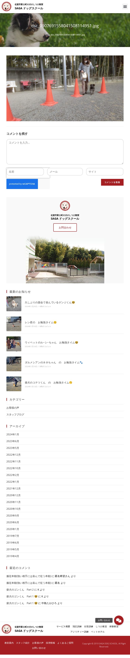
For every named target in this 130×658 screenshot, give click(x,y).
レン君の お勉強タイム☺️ (41, 322)
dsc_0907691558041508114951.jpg (68, 34)
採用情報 (50, 642)
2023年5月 (12, 448)
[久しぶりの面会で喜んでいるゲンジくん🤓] (13, 303)
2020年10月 (13, 508)
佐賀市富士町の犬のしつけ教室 (29, 4)
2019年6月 (12, 542)
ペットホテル (98, 631)
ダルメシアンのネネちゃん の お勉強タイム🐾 (54, 362)
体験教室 (113, 626)
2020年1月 (12, 529)
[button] (125, 6)
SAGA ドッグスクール (29, 8)
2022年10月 (13, 468)
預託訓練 (77, 626)
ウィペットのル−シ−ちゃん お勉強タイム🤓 (51, 342)
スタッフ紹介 (23, 642)
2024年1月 (12, 434)
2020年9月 (12, 515)
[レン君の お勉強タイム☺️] (13, 323)
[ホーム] (46, 34)
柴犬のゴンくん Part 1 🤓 (22, 596)
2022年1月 (12, 481)
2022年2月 (12, 475)
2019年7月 (12, 535)
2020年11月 (13, 502)
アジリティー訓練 (79, 631)
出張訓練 (88, 626)
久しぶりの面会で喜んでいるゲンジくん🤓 (50, 302)
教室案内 (9, 642)
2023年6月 (12, 441)
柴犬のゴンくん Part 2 (20, 589)
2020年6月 (12, 522)
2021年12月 (13, 488)
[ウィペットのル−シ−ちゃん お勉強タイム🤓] (13, 343)
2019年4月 (12, 556)
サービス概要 (63, 626)
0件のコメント (45, 306)
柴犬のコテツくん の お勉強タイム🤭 (48, 382)
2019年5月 (12, 549)
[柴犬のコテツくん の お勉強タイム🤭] (13, 384)
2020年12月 (13, 495)
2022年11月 (13, 461)
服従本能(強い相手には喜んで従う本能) (28, 576)
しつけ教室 (101, 626)
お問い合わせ (39, 647)
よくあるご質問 (65, 642)
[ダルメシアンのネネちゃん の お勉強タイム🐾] (13, 364)
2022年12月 (13, 454)
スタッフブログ (15, 414)
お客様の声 (12, 407)
